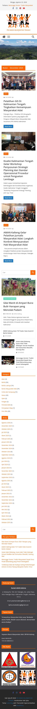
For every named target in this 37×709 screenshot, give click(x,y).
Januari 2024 (5, 468)
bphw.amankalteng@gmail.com (19, 605)
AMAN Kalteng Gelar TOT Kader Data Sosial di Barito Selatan (18, 332)
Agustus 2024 (6, 458)
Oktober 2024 (6, 452)
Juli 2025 (4, 432)
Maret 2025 (5, 435)
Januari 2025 (5, 442)
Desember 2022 (7, 497)
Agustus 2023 (6, 481)
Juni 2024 (4, 461)
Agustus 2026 (6, 423)
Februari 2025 (6, 439)
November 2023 (7, 471)
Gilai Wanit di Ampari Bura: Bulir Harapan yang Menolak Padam (18, 306)
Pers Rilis (4, 411)
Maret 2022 (5, 516)
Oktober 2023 (6, 474)
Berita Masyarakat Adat (9, 389)
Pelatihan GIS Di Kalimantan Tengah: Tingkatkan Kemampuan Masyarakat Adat (17, 105)
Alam (3, 379)
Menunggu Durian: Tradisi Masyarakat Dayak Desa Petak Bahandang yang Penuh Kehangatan (24, 361)
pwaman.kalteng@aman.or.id (20, 601)
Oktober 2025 (6, 429)
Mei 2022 (4, 509)
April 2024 (5, 464)
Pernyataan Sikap (7, 408)
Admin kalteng (18, 314)
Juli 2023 (4, 484)
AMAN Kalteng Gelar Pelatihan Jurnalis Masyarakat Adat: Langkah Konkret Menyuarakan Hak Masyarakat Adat (18, 238)
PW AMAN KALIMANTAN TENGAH (18, 30)
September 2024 (7, 455)
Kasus (3, 395)
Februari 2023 (6, 490)
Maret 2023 (5, 487)
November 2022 (7, 500)
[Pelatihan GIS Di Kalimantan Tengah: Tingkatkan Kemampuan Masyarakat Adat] (18, 81)
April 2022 (5, 513)
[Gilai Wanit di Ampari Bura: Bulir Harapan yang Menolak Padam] (18, 287)
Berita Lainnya (6, 385)
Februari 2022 (6, 519)
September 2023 (7, 477)
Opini (3, 398)
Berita (6, 93)
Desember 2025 (7, 426)
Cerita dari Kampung (9, 298)
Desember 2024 (7, 445)
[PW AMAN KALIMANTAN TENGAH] (4, 36)
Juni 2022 (4, 506)
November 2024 (7, 448)
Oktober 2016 (6, 522)
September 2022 (7, 503)
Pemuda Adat (6, 405)
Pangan (4, 402)
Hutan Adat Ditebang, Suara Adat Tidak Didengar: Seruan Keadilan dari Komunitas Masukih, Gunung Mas (25, 346)
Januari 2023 (5, 493)
